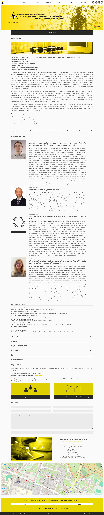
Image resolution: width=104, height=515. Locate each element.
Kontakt (71, 2)
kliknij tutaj (38, 375)
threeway (91, 513)
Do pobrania (83, 2)
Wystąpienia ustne (19, 345)
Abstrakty (15, 350)
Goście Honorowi (18, 136)
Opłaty (14, 341)
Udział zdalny (17, 360)
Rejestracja (24, 2)
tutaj (66, 508)
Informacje (36, 2)
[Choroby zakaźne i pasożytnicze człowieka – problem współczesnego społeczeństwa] (8, 2)
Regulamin (59, 2)
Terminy (14, 336)
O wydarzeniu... (18, 38)
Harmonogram (52, 32)
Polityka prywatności (52, 513)
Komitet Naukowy (18, 304)
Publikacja (48, 2)
